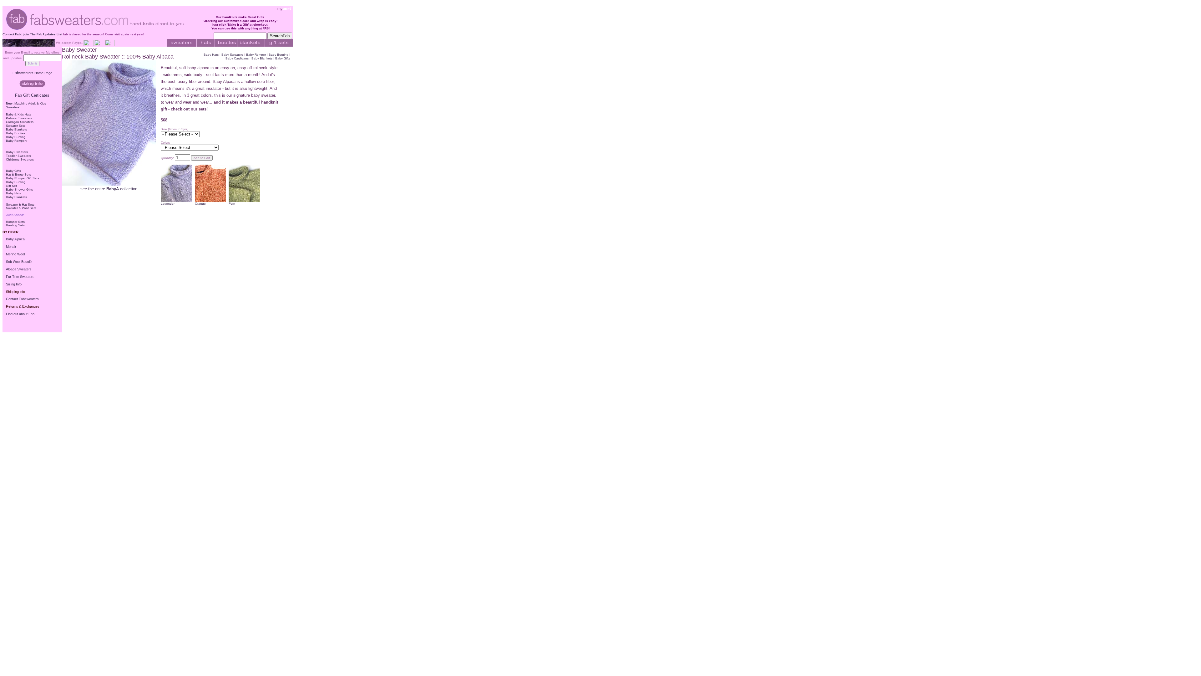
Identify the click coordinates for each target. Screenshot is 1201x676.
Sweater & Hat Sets (20, 204)
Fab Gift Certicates (32, 95)
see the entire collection (108, 189)
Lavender (168, 203)
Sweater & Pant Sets (21, 208)
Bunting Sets (15, 225)
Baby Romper (16, 140)
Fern (232, 203)
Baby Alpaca (15, 239)
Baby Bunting (16, 137)
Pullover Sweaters (19, 118)
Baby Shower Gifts (19, 189)
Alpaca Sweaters (19, 269)
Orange (200, 203)
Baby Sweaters (17, 152)
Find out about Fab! (20, 314)
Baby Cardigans (238, 58)
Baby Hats (13, 193)
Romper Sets (15, 221)
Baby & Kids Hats (18, 114)
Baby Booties (15, 133)
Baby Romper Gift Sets (22, 178)
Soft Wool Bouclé (19, 262)
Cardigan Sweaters (19, 122)
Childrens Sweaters (20, 159)
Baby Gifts (13, 170)
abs (33, 72)
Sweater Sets (15, 125)
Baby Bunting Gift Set (16, 183)
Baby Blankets (16, 129)
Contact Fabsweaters (22, 299)
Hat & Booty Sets (18, 174)
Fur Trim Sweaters (20, 277)
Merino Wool (15, 254)
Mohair (11, 246)
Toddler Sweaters (18, 155)
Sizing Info (14, 284)
